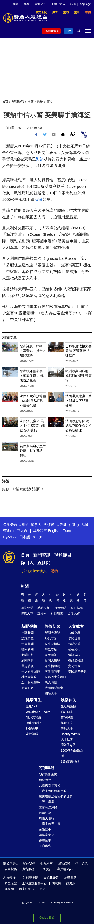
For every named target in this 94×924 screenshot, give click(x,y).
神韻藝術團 (30, 877)
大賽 (26, 4)
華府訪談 (27, 666)
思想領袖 (51, 655)
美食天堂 (67, 723)
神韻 (15, 4)
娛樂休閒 (69, 700)
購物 (54, 571)
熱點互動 (51, 638)
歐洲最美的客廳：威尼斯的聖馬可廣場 (78, 375)
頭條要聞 (27, 608)
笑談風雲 (74, 638)
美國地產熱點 (77, 671)
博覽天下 (27, 613)
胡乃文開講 (33, 717)
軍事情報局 (52, 666)
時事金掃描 (52, 644)
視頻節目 (62, 554)
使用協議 (81, 863)
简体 (62, 4)
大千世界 (67, 739)
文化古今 (74, 666)
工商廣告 (45, 846)
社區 (31, 101)
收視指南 (46, 863)
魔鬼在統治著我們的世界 (56, 796)
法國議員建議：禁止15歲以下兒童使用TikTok (78, 400)
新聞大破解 (52, 660)
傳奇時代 (45, 780)
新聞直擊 (27, 655)
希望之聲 (11, 883)
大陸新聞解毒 (54, 688)
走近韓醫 (32, 734)
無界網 (9, 889)
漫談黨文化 (46, 835)
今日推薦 (77, 608)
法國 (85, 525)
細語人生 (51, 693)
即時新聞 (60, 608)
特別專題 (47, 768)
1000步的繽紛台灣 (72, 753)
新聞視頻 (29, 626)
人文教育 (76, 626)
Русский (9, 537)
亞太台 (22, 531)
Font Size (73, 134)
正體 (54, 4)
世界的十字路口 (55, 677)
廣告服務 (28, 869)
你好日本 (67, 712)
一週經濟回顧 (30, 671)
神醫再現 (32, 728)
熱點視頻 (43, 608)
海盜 (40, 159)
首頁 (5, 101)
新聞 (25, 586)
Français (69, 531)
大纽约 (23, 525)
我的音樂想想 (70, 761)
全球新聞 (27, 633)
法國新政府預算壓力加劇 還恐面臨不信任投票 (33, 400)
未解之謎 (74, 633)
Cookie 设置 (47, 917)
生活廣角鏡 (68, 706)
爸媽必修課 (76, 660)
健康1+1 (31, 706)
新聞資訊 (18, 101)
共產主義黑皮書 (49, 824)
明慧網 (56, 883)
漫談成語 (74, 655)
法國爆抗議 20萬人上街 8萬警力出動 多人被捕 (32, 425)
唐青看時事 (52, 671)
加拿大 (36, 525)
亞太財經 (27, 688)
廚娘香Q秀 (68, 745)
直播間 (43, 562)
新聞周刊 (27, 660)
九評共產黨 (46, 802)
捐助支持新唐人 (34, 571)
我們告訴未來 (48, 774)
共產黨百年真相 (49, 785)
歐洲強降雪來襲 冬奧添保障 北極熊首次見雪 (32, 375)
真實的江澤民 (48, 807)
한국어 (38, 537)
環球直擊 (27, 638)
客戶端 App (65, 869)
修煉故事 (45, 840)
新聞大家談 (52, 633)
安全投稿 (11, 869)
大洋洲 (61, 525)
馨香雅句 (74, 649)
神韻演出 (57, 613)
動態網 (70, 883)
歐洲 (40, 101)
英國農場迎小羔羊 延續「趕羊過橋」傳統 (33, 450)
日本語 (24, 537)
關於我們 (29, 863)
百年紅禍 (45, 813)
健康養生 (34, 700)
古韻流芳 (74, 644)
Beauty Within (70, 734)
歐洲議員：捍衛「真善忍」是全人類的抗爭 (33, 350)
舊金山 (8, 531)
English (54, 531)
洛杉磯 (49, 525)
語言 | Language (80, 4)
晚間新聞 (27, 649)
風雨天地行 (46, 818)
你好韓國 (67, 717)
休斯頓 (74, 525)
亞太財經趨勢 (30, 682)
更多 (43, 889)
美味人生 (67, 728)
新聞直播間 (52, 31)
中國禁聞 (27, 644)
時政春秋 (51, 649)
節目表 (27, 562)
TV (69, 31)
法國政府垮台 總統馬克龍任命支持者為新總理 (78, 425)
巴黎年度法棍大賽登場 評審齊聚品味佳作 (78, 350)
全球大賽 (74, 613)
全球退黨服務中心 (34, 883)
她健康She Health (38, 712)
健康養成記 (33, 723)
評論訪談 (53, 626)
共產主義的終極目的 (52, 791)
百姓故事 (45, 829)
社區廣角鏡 (29, 677)
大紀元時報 (51, 877)
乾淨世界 (70, 877)
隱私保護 (64, 863)
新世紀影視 (26, 889)
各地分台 (40, 4)
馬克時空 (51, 682)
